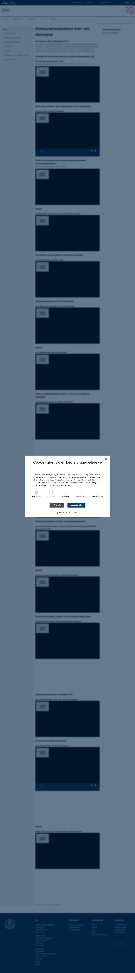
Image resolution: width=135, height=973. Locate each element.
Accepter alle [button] (76, 505)
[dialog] (67, 486)
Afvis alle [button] (57, 505)
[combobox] (106, 459)
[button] (67, 513)
